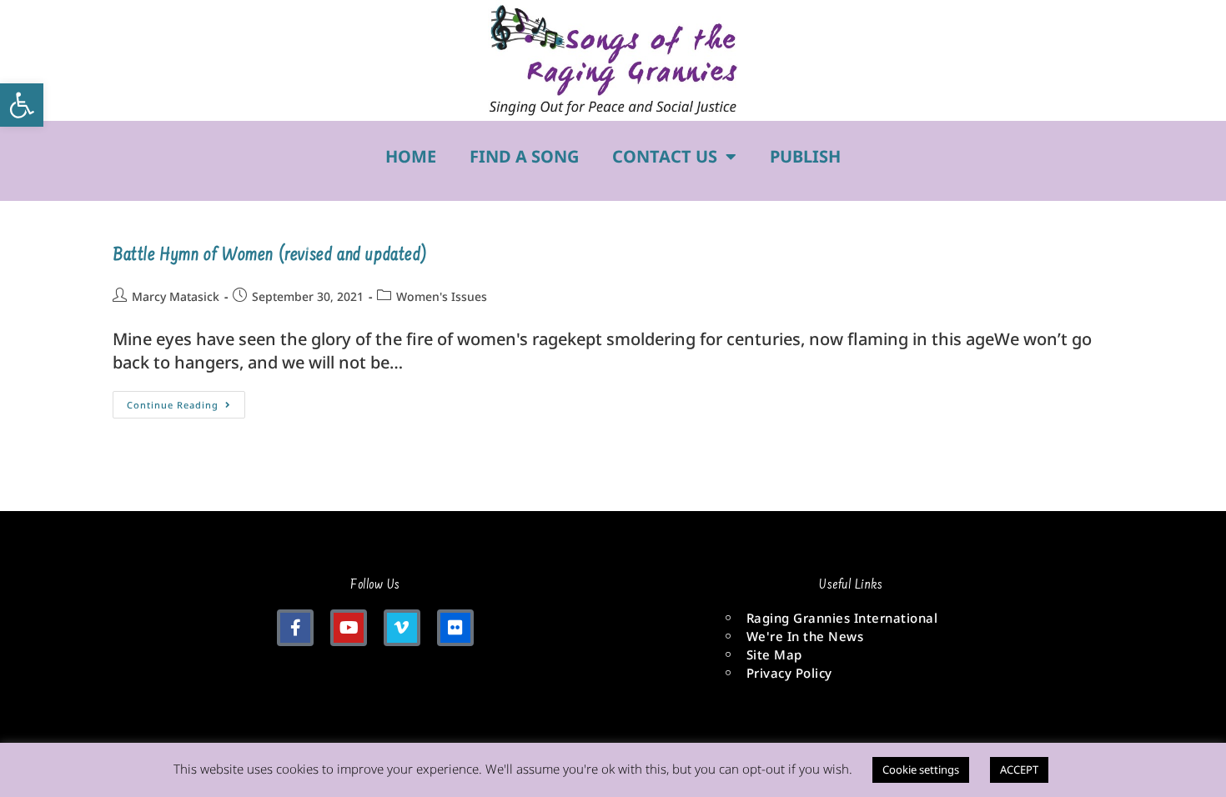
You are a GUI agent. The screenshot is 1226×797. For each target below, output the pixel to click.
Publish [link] (805, 156)
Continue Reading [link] (186, 401)
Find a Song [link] (524, 156)
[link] (21, 105)
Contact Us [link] (664, 156)
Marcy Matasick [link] (175, 296)
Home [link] (410, 156)
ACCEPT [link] (1019, 769)
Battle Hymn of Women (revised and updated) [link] (269, 256)
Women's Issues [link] (441, 296)
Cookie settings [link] (920, 769)
